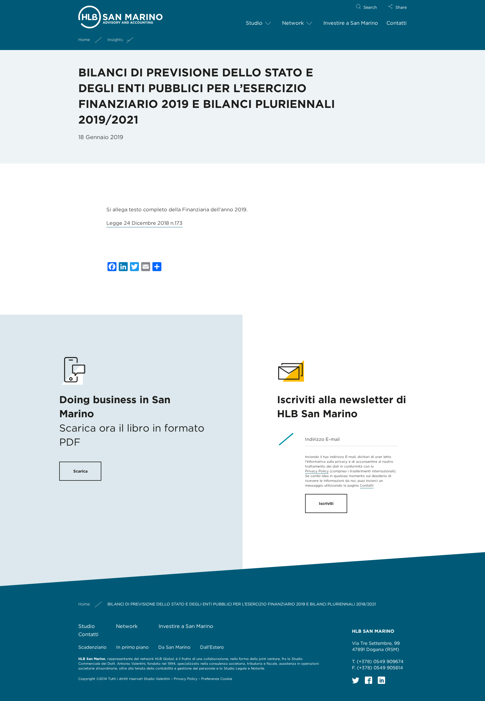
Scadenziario (92, 647)
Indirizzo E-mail (322, 439)
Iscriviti (326, 503)
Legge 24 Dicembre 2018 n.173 (144, 223)
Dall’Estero (212, 647)
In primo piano (132, 647)
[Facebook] (368, 680)
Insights (115, 39)
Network (293, 23)
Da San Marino (174, 647)
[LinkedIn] (381, 680)
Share (401, 7)
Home (84, 39)
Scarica (80, 471)
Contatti (396, 23)
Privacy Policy (317, 471)
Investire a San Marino (350, 23)
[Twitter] (355, 680)
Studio (254, 23)
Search (370, 7)
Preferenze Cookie (216, 679)
